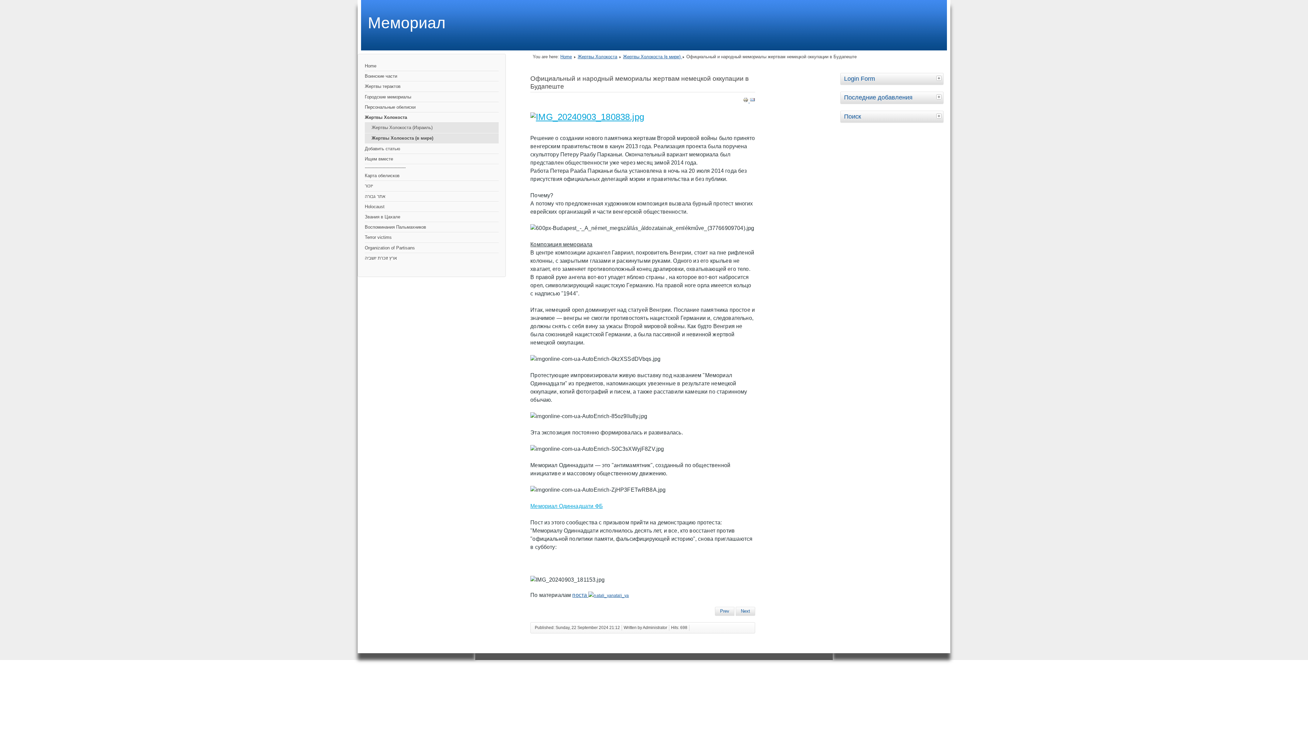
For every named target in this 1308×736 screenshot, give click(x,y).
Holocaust (375, 206)
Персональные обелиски (390, 107)
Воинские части (381, 76)
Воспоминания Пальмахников (395, 227)
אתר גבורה (375, 196)
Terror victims (378, 237)
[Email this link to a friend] (752, 101)
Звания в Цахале (382, 216)
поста (580, 595)
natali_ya (620, 595)
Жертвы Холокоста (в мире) (402, 138)
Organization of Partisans (390, 247)
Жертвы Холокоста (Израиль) (402, 127)
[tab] (939, 78)
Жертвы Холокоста (386, 117)
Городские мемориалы (388, 96)
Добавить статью (382, 148)
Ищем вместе (379, 159)
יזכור (369, 185)
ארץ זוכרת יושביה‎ (381, 258)
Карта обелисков (382, 175)
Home (370, 65)
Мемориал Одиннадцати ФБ (566, 506)
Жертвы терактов (383, 86)
